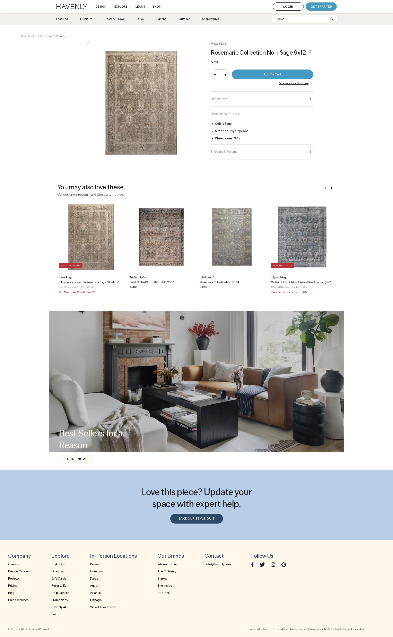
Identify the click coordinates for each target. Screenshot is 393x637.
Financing (57, 571)
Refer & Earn (60, 586)
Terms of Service (298, 629)
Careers (14, 564)
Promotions (59, 600)
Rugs (50, 36)
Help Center (60, 593)
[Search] (332, 19)
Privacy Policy (281, 629)
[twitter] (262, 564)
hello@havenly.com (217, 564)
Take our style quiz (196, 518)
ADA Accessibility (317, 629)
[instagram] (273, 564)
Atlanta (95, 593)
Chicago (96, 600)
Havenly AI (58, 607)
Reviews (14, 578)
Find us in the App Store (260, 629)
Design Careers (19, 571)
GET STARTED (321, 6)
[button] (141, 103)
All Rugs (60, 36)
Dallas (94, 578)
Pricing (13, 586)
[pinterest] (283, 564)
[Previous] (326, 187)
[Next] (331, 187)
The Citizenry (166, 571)
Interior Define (167, 564)
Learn (55, 614)
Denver (95, 564)
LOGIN (288, 6)
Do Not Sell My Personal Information (346, 629)
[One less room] (215, 74)
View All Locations (103, 607)
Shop (23, 36)
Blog (11, 593)
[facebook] (252, 564)
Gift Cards (58, 578)
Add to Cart (272, 74)
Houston (96, 571)
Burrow (162, 578)
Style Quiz (58, 564)
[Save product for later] (89, 47)
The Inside (164, 586)
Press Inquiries (18, 600)
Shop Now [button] (76, 459)
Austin (94, 586)
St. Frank (163, 593)
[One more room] (225, 74)
